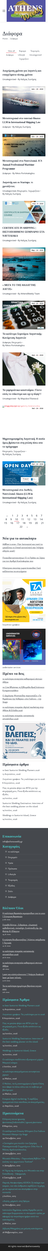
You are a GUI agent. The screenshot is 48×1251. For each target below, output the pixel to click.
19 (30, 523)
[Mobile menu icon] (3, 10)
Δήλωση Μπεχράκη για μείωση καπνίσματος (22, 1228)
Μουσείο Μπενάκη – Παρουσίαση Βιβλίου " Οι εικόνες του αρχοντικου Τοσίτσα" (23, 1160)
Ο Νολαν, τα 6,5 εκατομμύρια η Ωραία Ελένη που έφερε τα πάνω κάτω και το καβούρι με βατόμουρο (23, 1086)
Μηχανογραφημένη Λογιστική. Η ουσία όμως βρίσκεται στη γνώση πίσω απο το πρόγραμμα (23, 442)
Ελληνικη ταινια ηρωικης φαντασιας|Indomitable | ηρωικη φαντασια (22, 1120)
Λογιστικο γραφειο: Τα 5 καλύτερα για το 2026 (23, 779)
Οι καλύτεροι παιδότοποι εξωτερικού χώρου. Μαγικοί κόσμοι (23, 1061)
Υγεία (10, 862)
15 (5, 523)
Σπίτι (10, 891)
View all (11, 51)
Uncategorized (35, 54)
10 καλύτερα (13, 851)
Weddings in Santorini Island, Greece (19, 815)
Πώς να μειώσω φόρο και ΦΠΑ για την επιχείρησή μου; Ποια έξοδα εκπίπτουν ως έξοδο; (21, 791)
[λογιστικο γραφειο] (24, 621)
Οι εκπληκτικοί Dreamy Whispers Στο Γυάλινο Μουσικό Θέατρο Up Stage (23, 1133)
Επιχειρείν (22, 191)
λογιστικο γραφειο (11, 624)
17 (17, 523)
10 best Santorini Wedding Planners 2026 (21, 770)
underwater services (11, 667)
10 (16, 519)
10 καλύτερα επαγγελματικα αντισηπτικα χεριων (21, 1073)
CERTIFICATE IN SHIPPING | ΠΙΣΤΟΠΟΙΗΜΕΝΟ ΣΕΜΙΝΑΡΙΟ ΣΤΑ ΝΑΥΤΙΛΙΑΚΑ (23, 232)
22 (21, 526)
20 (36, 523)
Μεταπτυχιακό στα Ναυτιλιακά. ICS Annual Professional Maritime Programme (22, 164)
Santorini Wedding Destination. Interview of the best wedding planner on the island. (22, 805)
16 (11, 523)
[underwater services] (24, 664)
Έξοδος (11, 885)
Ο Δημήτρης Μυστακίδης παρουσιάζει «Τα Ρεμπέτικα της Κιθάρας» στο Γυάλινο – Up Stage (21, 698)
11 (22, 519)
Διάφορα (10, 54)
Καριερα (22, 51)
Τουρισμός (35, 51)
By (27, 79)
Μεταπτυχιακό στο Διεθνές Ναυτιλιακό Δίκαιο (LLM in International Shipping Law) (17, 494)
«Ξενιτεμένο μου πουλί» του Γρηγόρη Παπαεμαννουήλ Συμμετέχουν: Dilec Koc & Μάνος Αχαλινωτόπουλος (22, 1146)
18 (24, 523)
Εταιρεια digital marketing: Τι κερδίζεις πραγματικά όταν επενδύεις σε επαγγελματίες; (23, 1100)
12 (28, 519)
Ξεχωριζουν (24, 58)
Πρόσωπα (12, 868)
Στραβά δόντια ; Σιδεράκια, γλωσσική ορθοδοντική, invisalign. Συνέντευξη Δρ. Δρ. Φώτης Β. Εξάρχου (22, 928)
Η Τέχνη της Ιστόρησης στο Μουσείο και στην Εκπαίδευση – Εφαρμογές (23, 1172)
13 (35, 519)
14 (41, 519)
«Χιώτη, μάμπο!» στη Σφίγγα (15, 1201)
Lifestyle (21, 54)
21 (42, 523)
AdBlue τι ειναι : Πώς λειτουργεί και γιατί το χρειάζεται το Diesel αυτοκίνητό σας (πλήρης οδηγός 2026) (23, 547)
